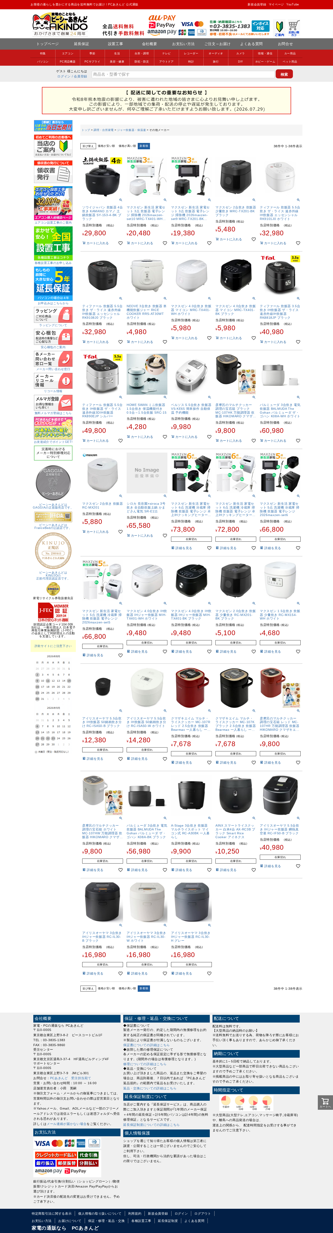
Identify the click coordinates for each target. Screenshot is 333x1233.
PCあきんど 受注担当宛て (70, 1078)
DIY (240, 61)
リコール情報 (53, 391)
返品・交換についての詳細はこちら (149, 1088)
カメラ (240, 53)
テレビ (166, 53)
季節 (92, 53)
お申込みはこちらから (53, 303)
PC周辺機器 (67, 61)
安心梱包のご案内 (53, 347)
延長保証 (81, 44)
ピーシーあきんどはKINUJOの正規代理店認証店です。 (53, 575)
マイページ (276, 4)
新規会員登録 (257, 4)
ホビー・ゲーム (265, 61)
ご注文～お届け (217, 44)
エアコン (68, 53)
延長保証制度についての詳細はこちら (151, 1125)
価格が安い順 (106, 145)
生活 (117, 53)
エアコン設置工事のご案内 (53, 222)
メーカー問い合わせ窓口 (53, 369)
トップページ (47, 44)
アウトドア (166, 61)
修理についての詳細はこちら (144, 1064)
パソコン (43, 61)
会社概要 (149, 44)
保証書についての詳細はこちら (146, 1045)
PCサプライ (92, 61)
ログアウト (202, 1213)
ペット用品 (290, 61)
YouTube (292, 4)
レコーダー (191, 53)
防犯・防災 (142, 61)
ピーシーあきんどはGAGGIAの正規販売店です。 (53, 506)
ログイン (64, 76)
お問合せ (285, 44)
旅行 (216, 61)
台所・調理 (142, 53)
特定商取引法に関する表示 (52, 1213)
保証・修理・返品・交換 (106, 1221)
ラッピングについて (53, 325)
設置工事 (115, 44)
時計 (191, 61)
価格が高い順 (127, 145)
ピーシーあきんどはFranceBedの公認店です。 (53, 526)
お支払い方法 (183, 44)
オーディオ (216, 53)
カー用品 (290, 53)
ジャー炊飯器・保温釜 (131, 130)
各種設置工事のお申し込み (53, 263)
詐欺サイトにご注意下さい (53, 646)
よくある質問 (251, 44)
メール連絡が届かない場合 (67, 1124)
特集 (43, 53)
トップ (86, 130)
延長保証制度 (168, 1221)
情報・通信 (265, 53)
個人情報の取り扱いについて (99, 1213)
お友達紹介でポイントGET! (53, 442)
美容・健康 (117, 61)
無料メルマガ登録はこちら (53, 413)
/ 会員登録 (79, 76)
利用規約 (135, 1213)
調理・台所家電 (104, 130)
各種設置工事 (141, 1221)
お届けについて (70, 1221)
